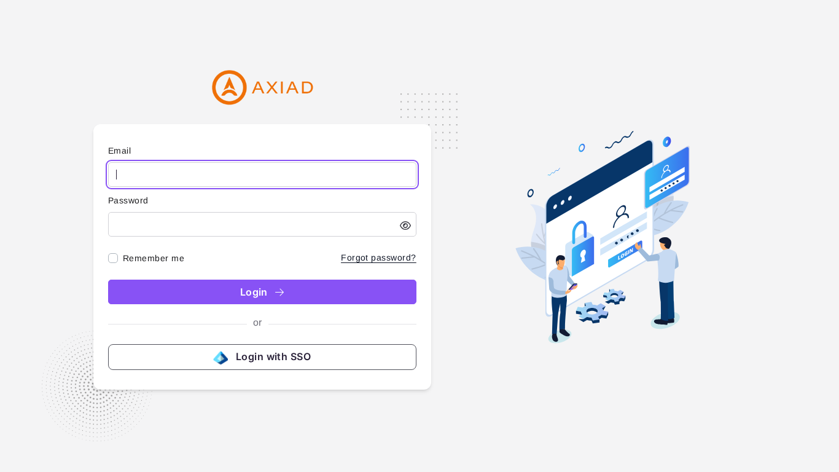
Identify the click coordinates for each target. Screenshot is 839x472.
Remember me (153, 258)
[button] (405, 225)
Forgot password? (378, 257)
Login (255, 292)
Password (128, 200)
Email (119, 150)
